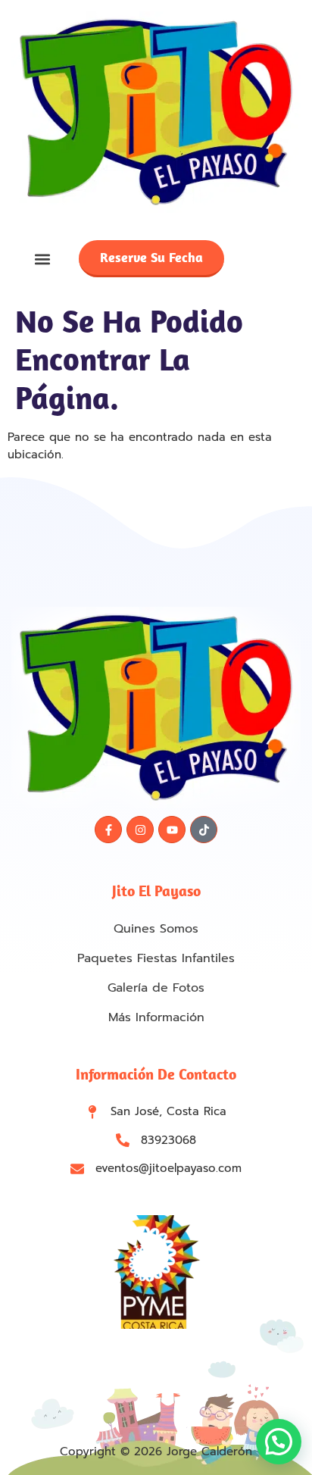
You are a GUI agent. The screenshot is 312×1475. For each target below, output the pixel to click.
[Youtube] (172, 829)
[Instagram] (140, 829)
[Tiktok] (203, 829)
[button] (42, 258)
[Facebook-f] (108, 829)
